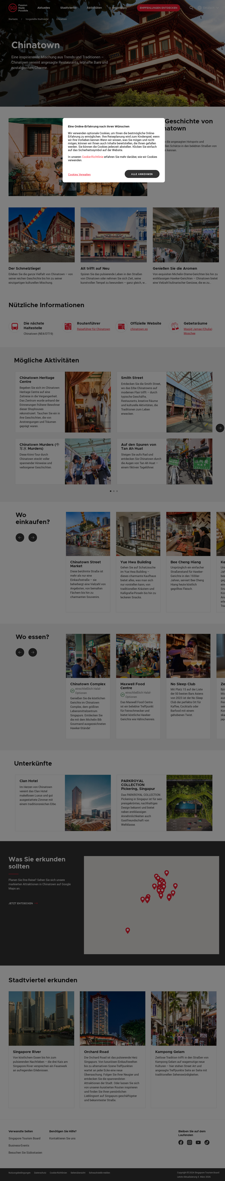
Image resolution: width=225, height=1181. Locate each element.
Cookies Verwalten (79, 174)
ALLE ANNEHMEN (142, 174)
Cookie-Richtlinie (92, 157)
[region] (114, 150)
